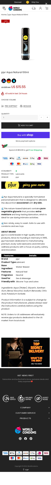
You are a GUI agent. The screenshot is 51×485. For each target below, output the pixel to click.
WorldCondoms (15, 8)
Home (4, 15)
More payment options (25, 141)
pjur (17, 177)
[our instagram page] (20, 438)
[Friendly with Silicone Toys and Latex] (3, 81)
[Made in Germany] (9, 81)
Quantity (5, 114)
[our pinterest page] (31, 438)
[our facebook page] (25, 438)
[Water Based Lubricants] (14, 81)
